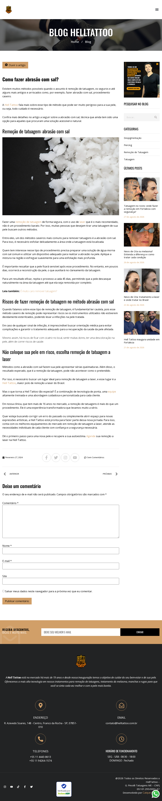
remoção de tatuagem (28, 222)
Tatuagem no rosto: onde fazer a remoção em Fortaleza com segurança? (141, 208)
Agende (90, 436)
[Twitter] (56, 457)
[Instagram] (65, 457)
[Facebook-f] (46, 457)
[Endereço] (40, 705)
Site (4, 576)
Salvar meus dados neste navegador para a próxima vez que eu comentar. (48, 591)
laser (82, 222)
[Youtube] (75, 457)
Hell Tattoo (11, 105)
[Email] (121, 705)
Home (75, 42)
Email (121, 717)
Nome (7, 545)
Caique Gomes (151, 792)
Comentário (10, 503)
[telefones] (40, 739)
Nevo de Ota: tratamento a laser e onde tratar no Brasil (141, 298)
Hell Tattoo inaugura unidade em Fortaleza (141, 341)
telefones (40, 751)
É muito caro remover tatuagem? (38, 291)
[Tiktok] (18, 786)
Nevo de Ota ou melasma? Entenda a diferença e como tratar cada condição (139, 254)
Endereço (40, 717)
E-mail (7, 561)
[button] (157, 9)
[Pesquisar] (156, 117)
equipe (112, 391)
